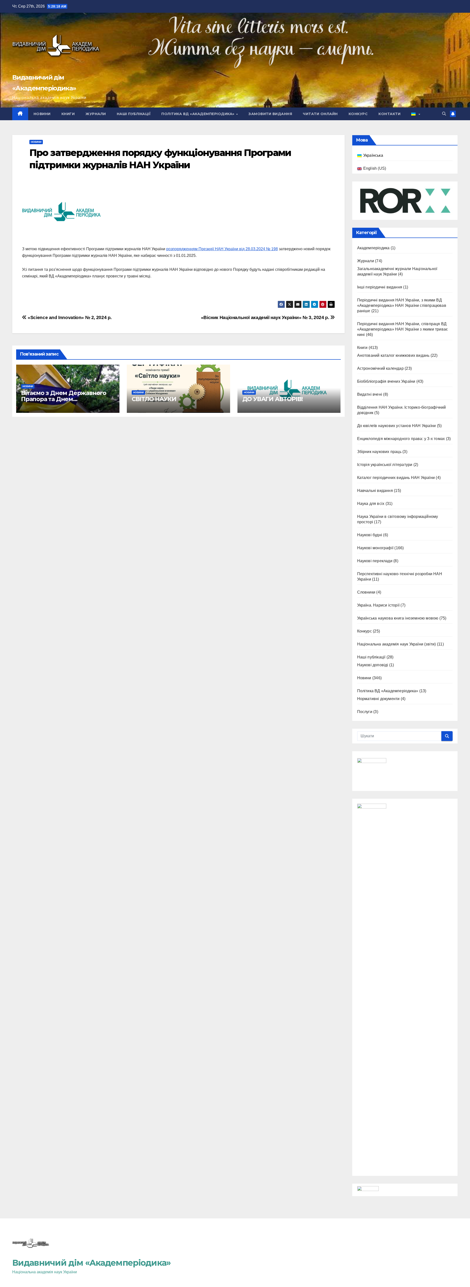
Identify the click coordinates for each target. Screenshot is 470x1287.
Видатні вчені (369, 394)
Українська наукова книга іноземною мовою (397, 618)
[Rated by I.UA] (368, 1190)
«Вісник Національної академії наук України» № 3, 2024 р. (265, 317)
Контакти (389, 114)
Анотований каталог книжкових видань (393, 355)
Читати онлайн (320, 114)
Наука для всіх (371, 503)
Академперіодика (373, 248)
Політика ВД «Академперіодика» (198, 114)
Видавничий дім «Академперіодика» (91, 1263)
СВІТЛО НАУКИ (154, 399)
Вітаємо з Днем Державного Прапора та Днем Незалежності (63, 399)
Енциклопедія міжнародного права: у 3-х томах (401, 439)
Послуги (364, 712)
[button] (444, 114)
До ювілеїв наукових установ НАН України (396, 426)
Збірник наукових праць (379, 452)
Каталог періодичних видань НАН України (396, 478)
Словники (366, 592)
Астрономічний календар (380, 368)
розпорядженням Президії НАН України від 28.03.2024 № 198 (222, 249)
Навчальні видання (375, 491)
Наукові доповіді (372, 665)
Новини (42, 114)
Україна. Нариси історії (378, 605)
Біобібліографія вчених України (386, 381)
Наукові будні (369, 535)
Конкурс (358, 114)
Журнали (95, 114)
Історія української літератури (384, 465)
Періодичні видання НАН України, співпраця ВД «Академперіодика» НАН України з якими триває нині (402, 329)
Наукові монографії (375, 548)
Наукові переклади (374, 561)
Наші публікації (134, 114)
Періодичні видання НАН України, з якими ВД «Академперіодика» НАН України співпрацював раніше (401, 305)
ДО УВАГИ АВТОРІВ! (272, 399)
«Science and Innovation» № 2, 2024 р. (69, 317)
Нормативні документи (378, 699)
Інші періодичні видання (379, 287)
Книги (68, 114)
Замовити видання (270, 114)
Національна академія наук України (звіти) (396, 644)
